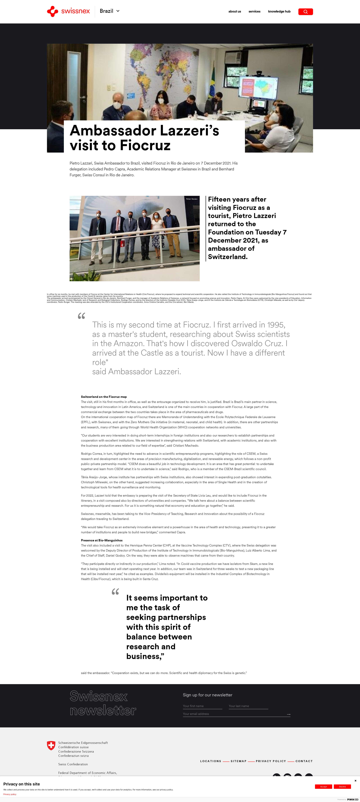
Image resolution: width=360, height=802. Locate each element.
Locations (211, 761)
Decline (342, 786)
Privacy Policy (271, 761)
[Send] (288, 714)
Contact (304, 761)
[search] (305, 11)
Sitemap (239, 761)
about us (235, 11)
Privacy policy (9, 794)
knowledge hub (279, 11)
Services (254, 11)
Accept (323, 786)
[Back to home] (68, 12)
